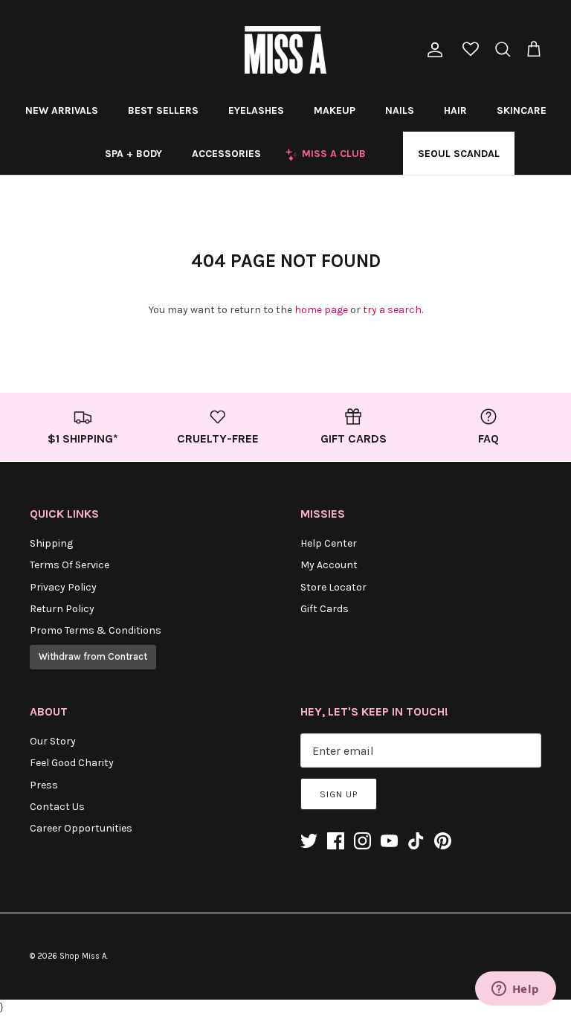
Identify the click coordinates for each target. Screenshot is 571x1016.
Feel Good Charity (72, 762)
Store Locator (333, 587)
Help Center (328, 543)
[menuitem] (61, 110)
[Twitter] (308, 840)
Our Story (53, 741)
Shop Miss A (82, 956)
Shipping (51, 543)
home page (321, 309)
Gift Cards (324, 608)
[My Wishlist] (470, 50)
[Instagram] (362, 840)
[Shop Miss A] (285, 50)
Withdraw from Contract (93, 656)
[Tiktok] (416, 840)
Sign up (339, 794)
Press (44, 785)
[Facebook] (335, 840)
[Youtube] (389, 840)
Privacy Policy (63, 587)
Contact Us (57, 806)
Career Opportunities (81, 828)
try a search (392, 309)
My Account (329, 565)
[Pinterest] (442, 840)
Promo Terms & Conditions (95, 630)
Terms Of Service (69, 565)
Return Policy (62, 608)
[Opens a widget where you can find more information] (515, 990)
